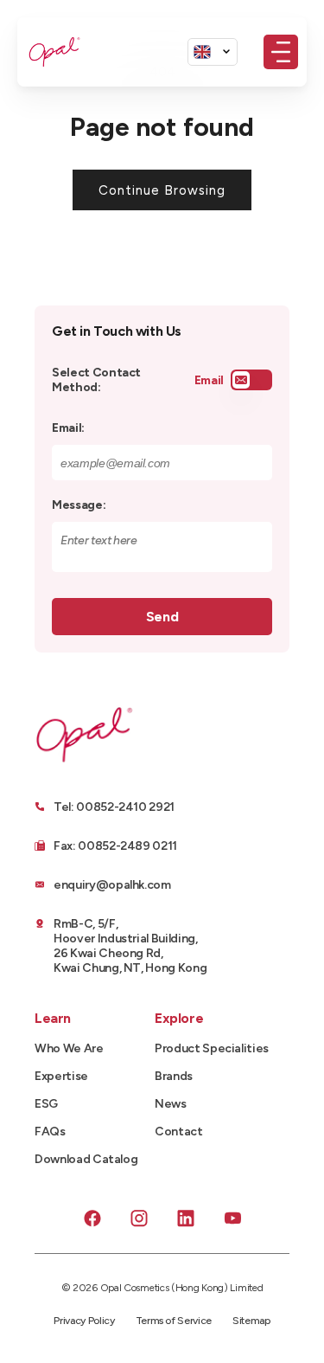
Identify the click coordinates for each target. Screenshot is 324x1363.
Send (162, 616)
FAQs (50, 1131)
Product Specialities (212, 1048)
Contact (179, 1131)
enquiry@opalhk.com (112, 885)
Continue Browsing (162, 190)
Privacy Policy (84, 1321)
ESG (46, 1103)
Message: (78, 505)
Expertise (61, 1076)
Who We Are (69, 1048)
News (171, 1103)
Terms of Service (174, 1321)
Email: (68, 428)
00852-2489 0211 (127, 846)
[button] (281, 52)
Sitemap (251, 1321)
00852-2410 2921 (125, 807)
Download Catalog (86, 1159)
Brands (174, 1076)
